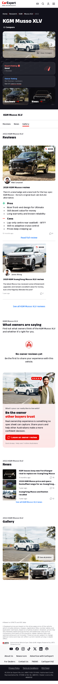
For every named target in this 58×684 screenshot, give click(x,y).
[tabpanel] (29, 222)
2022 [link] (37, 14)
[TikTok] (29, 649)
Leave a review (15, 84)
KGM (20, 14)
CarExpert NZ (47, 661)
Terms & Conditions (30, 668)
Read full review (29, 237)
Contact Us (23, 661)
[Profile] (48, 3)
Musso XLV (28, 14)
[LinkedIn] (40, 649)
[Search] (43, 3)
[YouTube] (11, 649)
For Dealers (9, 661)
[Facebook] (17, 649)
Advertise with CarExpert (42, 656)
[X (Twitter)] (35, 649)
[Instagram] (23, 649)
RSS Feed (45, 668)
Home (5, 14)
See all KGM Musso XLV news (29, 502)
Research (13, 14)
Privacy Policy (14, 668)
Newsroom (21, 656)
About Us (9, 656)
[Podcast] (46, 649)
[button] (15, 96)
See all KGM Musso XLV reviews (29, 306)
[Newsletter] (37, 3)
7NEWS (35, 661)
